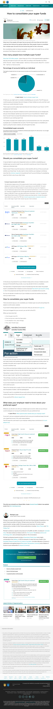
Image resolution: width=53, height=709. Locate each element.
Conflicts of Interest (44, 691)
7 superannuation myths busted (14, 573)
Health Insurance (45, 5)
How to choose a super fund (31, 97)
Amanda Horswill (34, 504)
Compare (26, 557)
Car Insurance (43, 677)
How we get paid (29, 691)
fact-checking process (15, 506)
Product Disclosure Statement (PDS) (20, 644)
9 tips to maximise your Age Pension (32, 615)
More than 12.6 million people (10, 58)
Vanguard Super (21, 449)
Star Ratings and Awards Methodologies (25, 692)
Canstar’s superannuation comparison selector (34, 197)
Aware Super (23, 434)
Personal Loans (21, 5)
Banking (48, 676)
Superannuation (36, 5)
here (39, 193)
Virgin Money (24, 465)
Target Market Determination (30, 702)
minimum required (15, 173)
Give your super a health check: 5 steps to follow (20, 616)
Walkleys (15, 539)
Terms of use (13, 691)
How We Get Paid (32, 664)
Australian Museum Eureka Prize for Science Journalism (17, 541)
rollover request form (19, 397)
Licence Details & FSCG (21, 691)
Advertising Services (36, 692)
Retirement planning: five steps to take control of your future (44, 616)
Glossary (46, 203)
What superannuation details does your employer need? (30, 413)
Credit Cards (28, 5)
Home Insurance (37, 677)
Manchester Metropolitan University (30, 543)
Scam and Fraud (10, 692)
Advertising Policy (36, 691)
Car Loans (15, 677)
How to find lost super (12, 571)
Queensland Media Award (30, 537)
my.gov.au (41, 307)
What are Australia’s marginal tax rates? (7, 615)
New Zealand (43, 692)
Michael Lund (9, 20)
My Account (15, 684)
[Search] (49, 2)
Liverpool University (24, 545)
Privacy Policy (7, 691)
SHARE (48, 20)
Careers (15, 692)
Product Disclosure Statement (20, 702)
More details (42, 434)
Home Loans (13, 5)
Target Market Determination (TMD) (36, 644)
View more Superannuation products (26, 267)
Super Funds (24, 677)
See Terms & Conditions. (27, 597)
